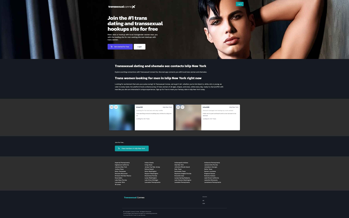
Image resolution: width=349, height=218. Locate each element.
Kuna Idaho (118, 178)
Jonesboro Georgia (210, 167)
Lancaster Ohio (120, 182)
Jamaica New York (121, 167)
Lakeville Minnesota (210, 180)
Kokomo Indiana (209, 176)
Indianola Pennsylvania (212, 162)
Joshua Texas (119, 169)
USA (203, 203)
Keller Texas (208, 169)
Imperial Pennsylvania (122, 162)
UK (203, 201)
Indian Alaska (149, 162)
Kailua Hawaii (149, 169)
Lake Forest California (211, 178)
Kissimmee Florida (151, 176)
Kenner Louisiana (210, 171)
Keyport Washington (151, 173)
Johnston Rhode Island (182, 167)
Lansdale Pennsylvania (182, 182)
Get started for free (121, 46)
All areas (118, 184)
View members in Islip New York (133, 148)
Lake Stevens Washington (182, 180)
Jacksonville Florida (211, 165)
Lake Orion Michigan (151, 180)
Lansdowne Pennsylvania (212, 182)
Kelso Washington (151, 171)
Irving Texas (148, 165)
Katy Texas (177, 169)
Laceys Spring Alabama (182, 178)
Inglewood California (122, 165)
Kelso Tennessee (120, 171)
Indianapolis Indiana (181, 162)
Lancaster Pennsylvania (152, 182)
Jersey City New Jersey (152, 167)
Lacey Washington (151, 178)
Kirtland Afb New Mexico (123, 176)
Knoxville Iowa (179, 176)
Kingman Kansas (209, 173)
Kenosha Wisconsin (121, 173)
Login (140, 46)
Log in (240, 4)
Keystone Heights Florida (182, 173)
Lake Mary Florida (121, 180)
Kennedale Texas (180, 171)
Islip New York (179, 165)
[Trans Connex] (135, 7)
